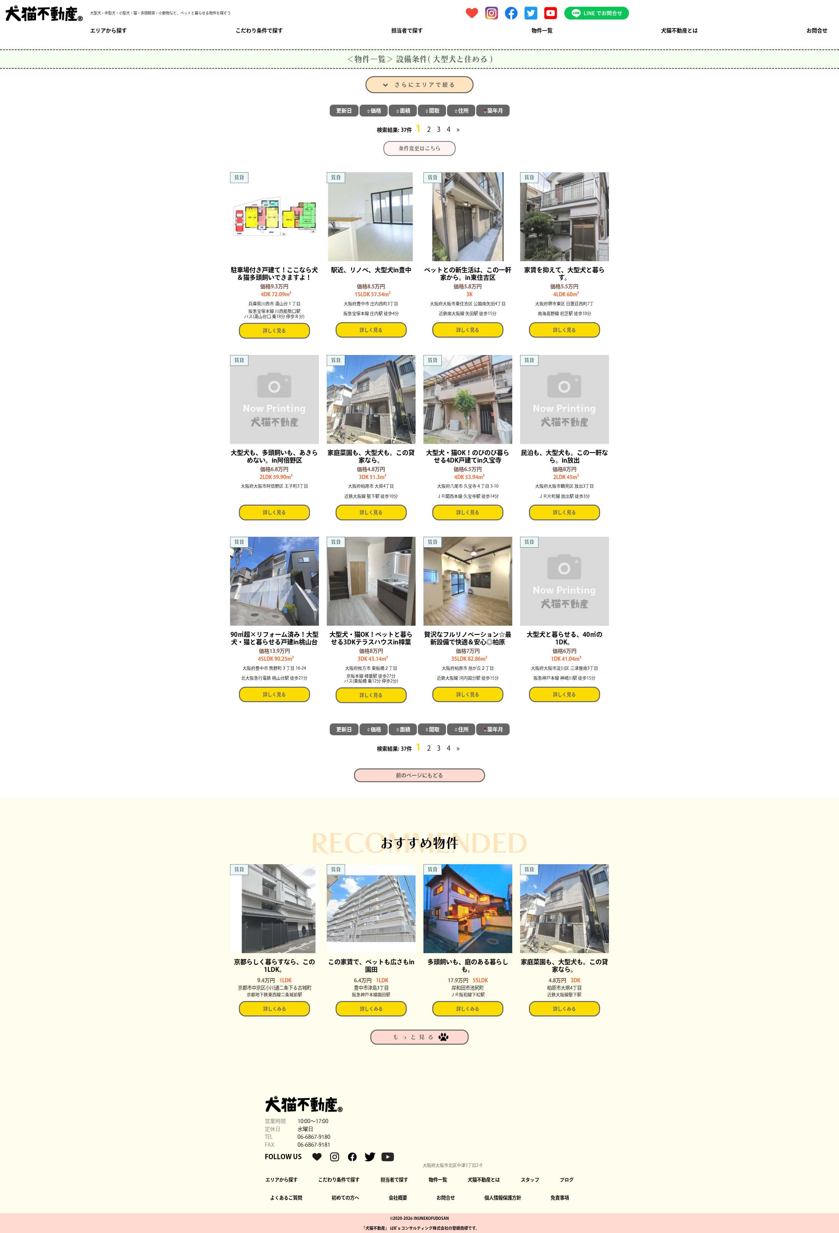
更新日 (344, 110)
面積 (405, 110)
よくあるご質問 (286, 1197)
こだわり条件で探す (259, 30)
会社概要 (398, 1197)
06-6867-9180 (314, 1136)
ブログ (567, 1179)
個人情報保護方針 (502, 1197)
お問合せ (817, 30)
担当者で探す (407, 30)
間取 (434, 110)
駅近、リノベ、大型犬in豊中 (371, 270)
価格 (376, 110)
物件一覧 (542, 30)
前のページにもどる (419, 775)
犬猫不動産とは (679, 30)
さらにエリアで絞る (425, 84)
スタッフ (530, 1179)
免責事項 (560, 1197)
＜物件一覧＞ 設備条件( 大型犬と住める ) (419, 59)
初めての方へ (345, 1197)
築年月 (495, 110)
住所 (463, 110)
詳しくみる (274, 1008)
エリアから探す (108, 30)
